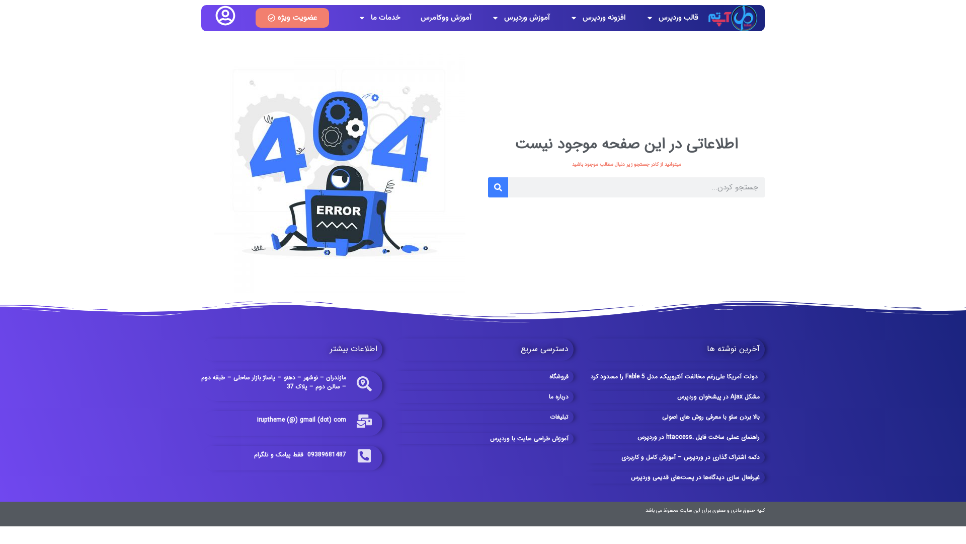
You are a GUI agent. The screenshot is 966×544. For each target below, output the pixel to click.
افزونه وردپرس (604, 18)
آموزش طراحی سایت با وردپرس (529, 438)
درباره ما (559, 396)
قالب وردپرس (678, 18)
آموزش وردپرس (527, 18)
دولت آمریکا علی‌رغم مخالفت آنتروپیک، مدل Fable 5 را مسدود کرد (675, 376)
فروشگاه (559, 376)
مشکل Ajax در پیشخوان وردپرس (718, 396)
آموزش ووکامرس (446, 18)
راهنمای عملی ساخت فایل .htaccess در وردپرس (698, 437)
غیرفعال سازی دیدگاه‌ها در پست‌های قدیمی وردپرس (695, 477)
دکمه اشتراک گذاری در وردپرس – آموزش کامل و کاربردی (690, 457)
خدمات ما (385, 18)
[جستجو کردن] (498, 187)
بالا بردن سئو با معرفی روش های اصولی (711, 417)
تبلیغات (559, 417)
